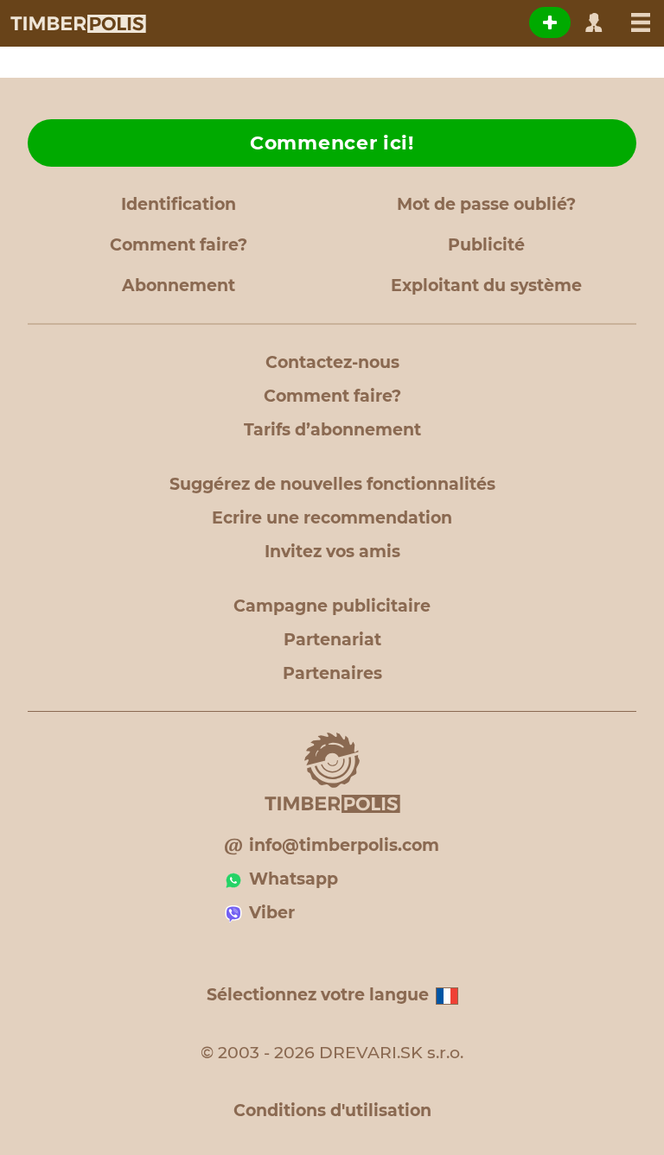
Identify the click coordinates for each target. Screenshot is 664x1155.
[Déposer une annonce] (550, 22)
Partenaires (332, 673)
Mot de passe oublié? (486, 204)
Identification (178, 204)
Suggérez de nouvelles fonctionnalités (332, 484)
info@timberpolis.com (344, 845)
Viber (272, 913)
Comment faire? (178, 245)
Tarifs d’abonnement (332, 430)
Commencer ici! (332, 143)
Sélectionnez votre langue (318, 995)
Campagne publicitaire (332, 606)
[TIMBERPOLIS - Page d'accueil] (77, 23)
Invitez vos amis (332, 552)
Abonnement (178, 285)
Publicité (486, 245)
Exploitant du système (486, 285)
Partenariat (332, 640)
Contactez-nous (332, 362)
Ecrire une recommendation (332, 518)
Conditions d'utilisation (332, 1110)
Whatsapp (293, 879)
